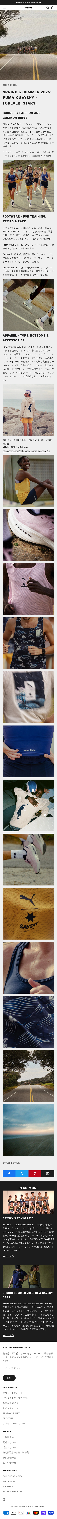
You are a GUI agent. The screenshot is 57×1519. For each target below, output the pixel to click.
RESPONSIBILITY (11, 1413)
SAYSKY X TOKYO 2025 (18, 1218)
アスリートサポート (13, 1393)
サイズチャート (10, 1408)
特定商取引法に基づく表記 (16, 1452)
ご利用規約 (8, 1437)
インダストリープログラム (16, 1398)
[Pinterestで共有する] (35, 1173)
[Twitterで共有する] (22, 1173)
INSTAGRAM (9, 1481)
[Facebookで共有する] (9, 1173)
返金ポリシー (9, 1447)
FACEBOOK (8, 1486)
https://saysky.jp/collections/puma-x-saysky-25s (26, 451)
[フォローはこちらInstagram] (4, 1499)
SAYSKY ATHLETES (12, 1491)
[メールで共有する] (48, 1173)
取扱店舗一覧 (9, 1457)
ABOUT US (8, 1418)
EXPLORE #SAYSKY (12, 1476)
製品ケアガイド (10, 1403)
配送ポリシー (9, 1442)
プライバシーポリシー (14, 1423)
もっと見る (8, 1256)
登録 (9, 1378)
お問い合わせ (9, 1462)
